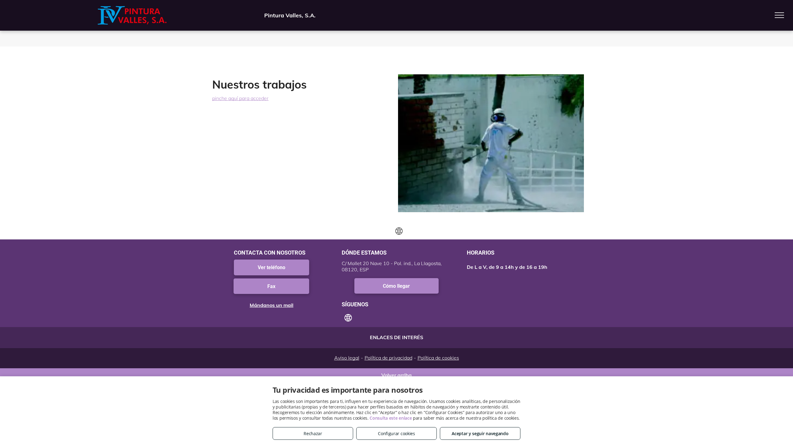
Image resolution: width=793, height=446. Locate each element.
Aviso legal (346, 358)
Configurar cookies (396, 433)
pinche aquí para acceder (240, 98)
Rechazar (313, 433)
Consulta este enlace (391, 418)
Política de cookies (438, 358)
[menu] (779, 15)
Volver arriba (396, 374)
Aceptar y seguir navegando (480, 433)
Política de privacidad (388, 358)
